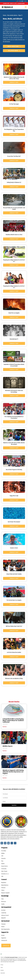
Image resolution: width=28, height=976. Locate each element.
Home (4, 15)
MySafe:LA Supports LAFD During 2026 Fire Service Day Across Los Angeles (13, 771)
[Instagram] (12, 843)
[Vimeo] (5, 843)
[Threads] (15, 843)
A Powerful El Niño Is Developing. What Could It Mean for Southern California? (13, 720)
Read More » (5, 726)
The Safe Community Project (11, 957)
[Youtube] (8, 843)
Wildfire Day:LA (7, 746)
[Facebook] (2, 843)
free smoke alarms (12, 15)
